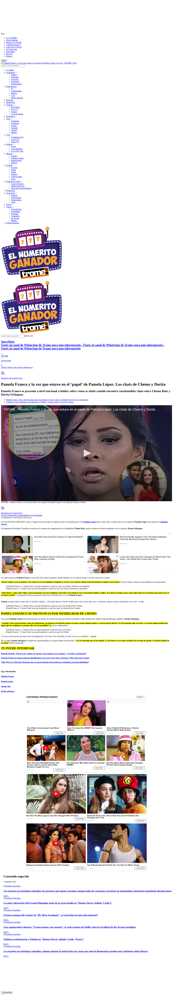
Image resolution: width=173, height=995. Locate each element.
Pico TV (9, 54)
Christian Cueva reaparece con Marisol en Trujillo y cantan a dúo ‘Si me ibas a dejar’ (40, 402)
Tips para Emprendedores (21, 188)
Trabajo (14, 174)
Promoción (10, 190)
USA (8, 135)
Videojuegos (16, 198)
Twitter (14, 126)
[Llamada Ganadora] (31, 279)
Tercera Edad (16, 177)
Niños (13, 172)
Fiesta (13, 147)
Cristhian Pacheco (13, 45)
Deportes (9, 100)
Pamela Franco (7, 676)
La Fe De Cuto (17, 151)
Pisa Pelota (10, 52)
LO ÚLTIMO (11, 38)
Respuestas (10, 116)
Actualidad (10, 72)
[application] (86, 453)
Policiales (15, 77)
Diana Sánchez (12, 40)
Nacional (14, 79)
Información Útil (17, 186)
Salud (13, 170)
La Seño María (17, 114)
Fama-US (15, 142)
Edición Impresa (12, 223)
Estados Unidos (17, 158)
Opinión (9, 105)
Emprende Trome (13, 181)
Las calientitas (16, 149)
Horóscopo (10, 102)
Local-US (15, 139)
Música (14, 93)
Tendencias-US (17, 137)
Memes (14, 132)
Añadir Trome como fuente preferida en (17, 367)
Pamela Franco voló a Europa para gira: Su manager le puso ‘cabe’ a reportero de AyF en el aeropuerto (47, 400)
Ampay (14, 112)
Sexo (13, 179)
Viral (8, 119)
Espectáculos (11, 86)
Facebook (15, 121)
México (14, 163)
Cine (13, 95)
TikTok (14, 130)
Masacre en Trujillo (14, 42)
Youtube (14, 128)
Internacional (16, 84)
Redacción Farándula (33, 515)
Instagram (15, 123)
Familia (9, 165)
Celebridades (16, 91)
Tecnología (10, 193)
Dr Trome (15, 218)
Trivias (9, 204)
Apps (13, 202)
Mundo (9, 154)
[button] (28, 336)
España (14, 156)
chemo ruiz (6, 686)
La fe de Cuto (11, 49)
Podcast (9, 56)
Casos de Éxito (17, 184)
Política (14, 75)
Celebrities (15, 216)
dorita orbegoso (7, 691)
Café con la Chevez (14, 47)
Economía (15, 82)
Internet (14, 195)
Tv (12, 89)
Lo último (10, 70)
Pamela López (7, 681)
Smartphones (16, 200)
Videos (9, 207)
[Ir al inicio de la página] (7, 992)
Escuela (14, 167)
